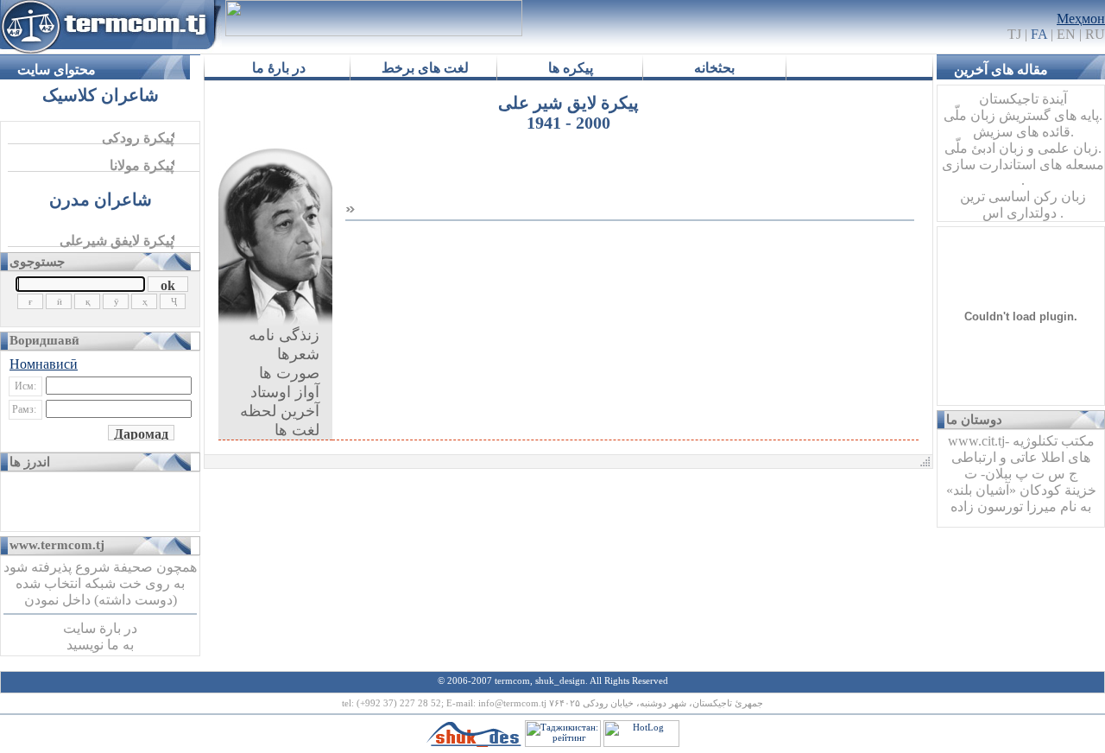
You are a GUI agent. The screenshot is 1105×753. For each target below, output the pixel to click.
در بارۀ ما (279, 67)
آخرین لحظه (279, 411)
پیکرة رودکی (138, 137)
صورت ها (289, 373)
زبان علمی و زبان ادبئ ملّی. (1023, 148)
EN (1066, 34)
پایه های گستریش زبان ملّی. (1023, 115)
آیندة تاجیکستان (1023, 99)
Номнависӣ (43, 364)
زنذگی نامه (284, 335)
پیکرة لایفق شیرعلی (117, 240)
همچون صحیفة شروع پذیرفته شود (100, 567)
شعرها (298, 354)
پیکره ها (570, 67)
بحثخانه (714, 67)
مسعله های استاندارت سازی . (1023, 172)
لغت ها (297, 430)
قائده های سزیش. (1023, 131)
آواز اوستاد (284, 392)
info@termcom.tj (513, 703)
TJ (1027, 34)
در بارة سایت (100, 628)
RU (1095, 34)
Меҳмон (1081, 18)
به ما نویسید (100, 644)
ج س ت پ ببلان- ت (1020, 473)
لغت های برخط (425, 67)
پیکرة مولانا (142, 165)
